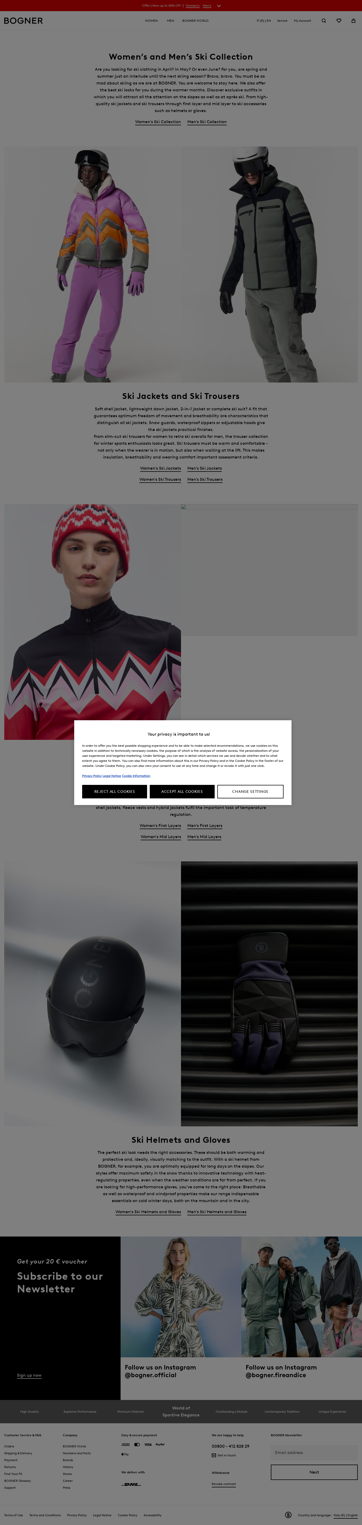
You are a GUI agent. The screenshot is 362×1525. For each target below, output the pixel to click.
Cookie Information (136, 776)
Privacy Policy (92, 776)
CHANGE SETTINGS (250, 791)
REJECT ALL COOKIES (114, 791)
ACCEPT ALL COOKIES (182, 791)
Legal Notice (112, 776)
